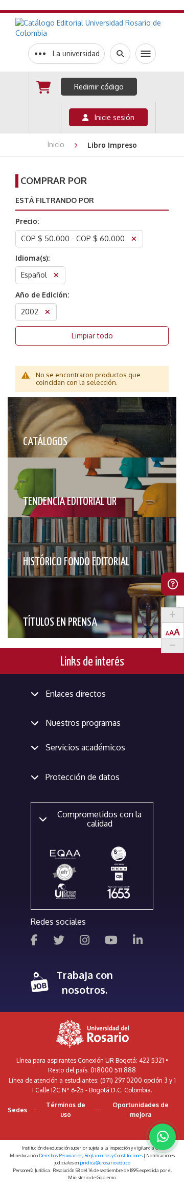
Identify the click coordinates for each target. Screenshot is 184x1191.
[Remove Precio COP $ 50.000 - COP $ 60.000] (133, 240)
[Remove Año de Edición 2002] (47, 313)
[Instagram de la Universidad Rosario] (84, 941)
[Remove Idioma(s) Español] (56, 276)
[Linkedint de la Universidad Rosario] (138, 941)
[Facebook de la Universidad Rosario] (34, 941)
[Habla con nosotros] (162, 1137)
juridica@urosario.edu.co (105, 1162)
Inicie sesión (111, 117)
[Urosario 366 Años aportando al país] (118, 891)
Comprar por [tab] (53, 180)
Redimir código (99, 86)
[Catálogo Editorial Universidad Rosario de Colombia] (92, 28)
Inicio (57, 144)
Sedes (17, 1110)
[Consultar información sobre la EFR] (65, 872)
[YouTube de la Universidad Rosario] (111, 941)
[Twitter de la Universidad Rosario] (58, 941)
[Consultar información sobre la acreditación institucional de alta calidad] (118, 853)
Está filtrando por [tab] (54, 200)
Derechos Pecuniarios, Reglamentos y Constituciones (91, 1155)
